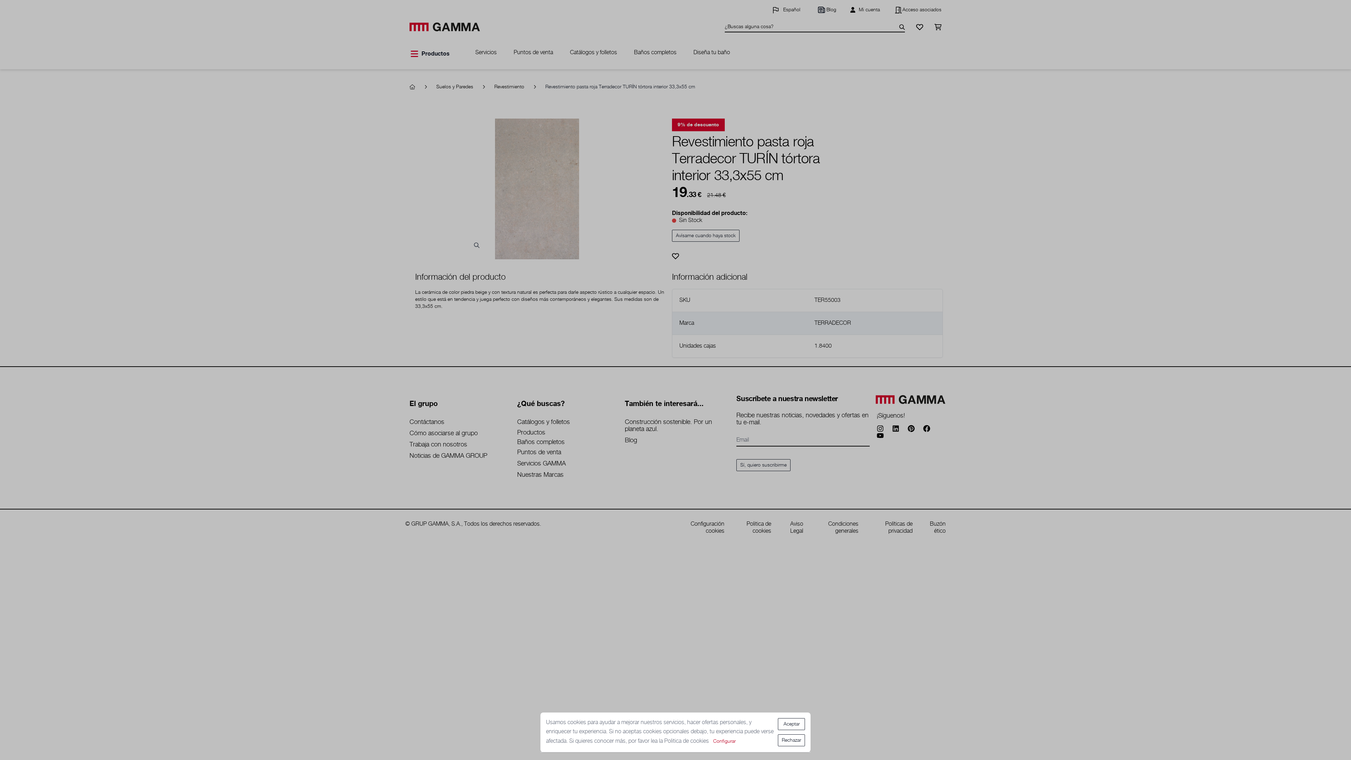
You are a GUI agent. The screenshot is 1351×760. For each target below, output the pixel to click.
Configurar (724, 741)
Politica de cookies (687, 741)
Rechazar (791, 740)
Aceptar (792, 724)
